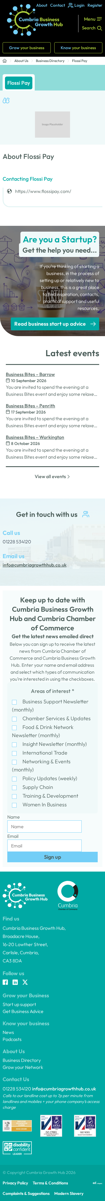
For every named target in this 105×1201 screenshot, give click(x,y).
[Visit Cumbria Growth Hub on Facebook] (5, 983)
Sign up (52, 857)
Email (12, 836)
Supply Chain (37, 787)
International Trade (44, 752)
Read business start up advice (50, 323)
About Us (21, 60)
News (8, 1032)
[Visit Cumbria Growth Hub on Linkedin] (15, 983)
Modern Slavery (68, 1193)
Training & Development (50, 795)
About (41, 5)
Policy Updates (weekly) (49, 778)
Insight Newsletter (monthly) (54, 744)
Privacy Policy (15, 1183)
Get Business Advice (23, 1011)
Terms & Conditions (50, 1183)
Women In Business (44, 804)
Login (79, 5)
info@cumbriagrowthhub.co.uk (64, 1089)
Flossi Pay (79, 60)
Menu (89, 19)
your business (26, 47)
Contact (57, 5)
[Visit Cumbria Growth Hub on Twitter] (25, 983)
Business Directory (50, 60)
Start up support (19, 1004)
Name (13, 817)
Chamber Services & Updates (56, 718)
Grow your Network (23, 1067)
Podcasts (12, 1039)
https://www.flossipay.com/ (43, 191)
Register (95, 5)
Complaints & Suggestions (26, 1193)
